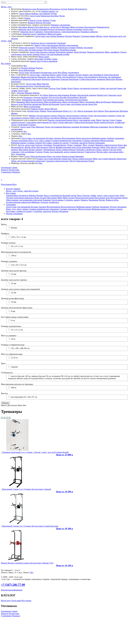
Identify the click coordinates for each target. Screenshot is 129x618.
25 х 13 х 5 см (17, 330)
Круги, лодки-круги (52, 27)
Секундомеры (57, 200)
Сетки (112, 120)
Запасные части (24, 29)
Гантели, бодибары (44, 145)
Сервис (14, 167)
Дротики (20, 93)
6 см (13, 320)
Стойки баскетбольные (83, 122)
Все (25, 66)
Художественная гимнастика (18, 202)
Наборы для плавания (40, 13)
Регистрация (6, 184)
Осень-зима (16, 600)
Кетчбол (63, 97)
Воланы (24, 68)
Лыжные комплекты (95, 52)
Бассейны (23, 27)
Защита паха (35, 61)
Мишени (28, 93)
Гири (58, 88)
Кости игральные (85, 111)
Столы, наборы (42, 20)
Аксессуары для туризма (45, 36)
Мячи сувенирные (87, 102)
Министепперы (107, 140)
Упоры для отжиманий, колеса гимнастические (63, 152)
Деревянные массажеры (32, 100)
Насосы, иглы (17, 104)
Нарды (101, 111)
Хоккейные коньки (68, 50)
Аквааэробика (12, 195)
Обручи (52, 147)
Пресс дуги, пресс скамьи (40, 140)
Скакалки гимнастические (57, 161)
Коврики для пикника (60, 25)
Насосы (39, 23)
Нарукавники (90, 27)
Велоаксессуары (29, 9)
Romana (73, 95)
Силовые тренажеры (91, 140)
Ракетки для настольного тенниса (72, 116)
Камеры (71, 9)
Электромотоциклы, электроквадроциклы (61, 32)
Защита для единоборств (92, 75)
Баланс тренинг (36, 150)
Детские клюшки (43, 47)
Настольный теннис (119, 198)
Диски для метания (19, 125)
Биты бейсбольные (27, 70)
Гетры (26, 156)
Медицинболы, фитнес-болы (23, 147)
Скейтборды (41, 34)
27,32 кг (14, 358)
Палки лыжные (33, 54)
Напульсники (42, 147)
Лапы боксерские (111, 75)
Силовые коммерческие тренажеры (66, 140)
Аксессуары (35, 16)
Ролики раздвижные (57, 29)
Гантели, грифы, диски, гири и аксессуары (100, 195)
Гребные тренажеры (115, 138)
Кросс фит (122, 145)
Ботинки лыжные (47, 52)
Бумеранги (28, 97)
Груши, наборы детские (71, 75)
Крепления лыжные (64, 52)
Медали (54, 109)
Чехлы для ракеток (52, 118)
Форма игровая (68, 156)
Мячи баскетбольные (34, 102)
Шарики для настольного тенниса (75, 118)
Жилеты (31, 27)
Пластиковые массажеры (53, 100)
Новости (4, 170)
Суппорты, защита (72, 200)
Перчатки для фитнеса (86, 150)
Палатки (68, 36)
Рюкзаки (76, 36)
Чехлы (62, 16)
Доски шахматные (55, 111)
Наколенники (117, 102)
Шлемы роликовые (74, 29)
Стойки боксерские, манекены (92, 79)
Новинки (16, 172)
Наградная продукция (84, 198)
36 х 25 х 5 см (17, 246)
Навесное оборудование (59, 95)
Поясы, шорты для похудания (108, 150)
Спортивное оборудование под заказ (41, 122)
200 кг (14, 388)
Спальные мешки (87, 36)
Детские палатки (40, 97)
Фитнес (102, 200)
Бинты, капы (55, 75)
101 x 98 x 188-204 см (20, 348)
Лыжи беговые (80, 52)
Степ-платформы (27, 152)
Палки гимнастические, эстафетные (109, 122)
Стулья (53, 20)
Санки (54, 59)
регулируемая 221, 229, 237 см (24, 397)
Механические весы (24, 86)
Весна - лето (6, 7)
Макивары (15, 77)
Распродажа (14, 170)
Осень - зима (6, 41)
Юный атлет (102, 95)
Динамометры (49, 150)
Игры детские (40, 198)
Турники (32, 125)
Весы (79, 195)
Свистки (105, 120)
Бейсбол (32, 195)
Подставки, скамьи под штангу (56, 143)
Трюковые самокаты (89, 32)
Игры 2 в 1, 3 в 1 (70, 111)
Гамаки (27, 18)
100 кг (14, 256)
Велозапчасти (81, 9)
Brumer (14, 228)
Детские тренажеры (19, 140)
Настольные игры (102, 198)
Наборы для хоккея (84, 47)
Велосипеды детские (58, 9)
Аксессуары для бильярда (30, 72)
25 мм (13, 274)
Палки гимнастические (66, 150)
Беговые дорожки (53, 138)
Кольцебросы (73, 97)
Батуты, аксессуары (26, 145)
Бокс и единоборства (53, 195)
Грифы (64, 88)
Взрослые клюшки (27, 47)
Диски (70, 88)
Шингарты (110, 79)
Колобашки (85, 127)
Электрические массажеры (76, 100)
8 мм (13, 311)
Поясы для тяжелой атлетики (85, 88)
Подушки (47, 23)
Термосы (84, 200)
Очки (33, 127)
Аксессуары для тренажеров (33, 138)
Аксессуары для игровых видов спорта (77, 104)
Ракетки (39, 68)
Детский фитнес (60, 145)
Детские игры (33, 111)
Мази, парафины (112, 52)
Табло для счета (36, 118)
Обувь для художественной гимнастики (28, 161)
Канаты (69, 120)
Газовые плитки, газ (49, 11)
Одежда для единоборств (87, 77)
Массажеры (24, 150)
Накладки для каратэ (47, 77)
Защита (37, 45)
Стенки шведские (65, 122)
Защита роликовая (40, 29)
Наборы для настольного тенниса (43, 116)
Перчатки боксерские (32, 79)
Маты (45, 95)
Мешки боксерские (29, 77)
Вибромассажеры (98, 138)
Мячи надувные (77, 27)
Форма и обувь (112, 200)
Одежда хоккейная (49, 61)
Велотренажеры (69, 138)
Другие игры (54, 97)
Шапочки (40, 127)
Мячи (39, 84)
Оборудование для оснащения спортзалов (24, 200)
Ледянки (47, 59)
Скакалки (15, 152)
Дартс (122, 195)
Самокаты (38, 32)
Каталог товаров (13, 189)
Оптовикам (6, 167)
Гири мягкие (111, 147)
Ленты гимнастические (82, 159)
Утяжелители (90, 152)
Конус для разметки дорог (84, 120)
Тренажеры (93, 200)
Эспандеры (20, 154)
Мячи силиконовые (32, 106)
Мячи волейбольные (53, 102)
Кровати (31, 23)
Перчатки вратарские (32, 104)
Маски (28, 13)
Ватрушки (39, 59)
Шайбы (54, 47)
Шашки (14, 113)
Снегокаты (61, 43)
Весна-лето (6, 600)
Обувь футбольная (38, 156)
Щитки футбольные (50, 104)
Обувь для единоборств (66, 77)
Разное (91, 161)
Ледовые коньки (36, 50)
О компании (6, 172)
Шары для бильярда (70, 72)
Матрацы (66, 27)
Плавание (46, 200)
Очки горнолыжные (49, 45)
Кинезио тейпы (98, 147)
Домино (42, 111)
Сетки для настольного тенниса (101, 116)
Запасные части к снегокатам (43, 43)
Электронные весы (42, 86)
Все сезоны (6, 63)
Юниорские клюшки (67, 47)
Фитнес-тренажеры (96, 143)
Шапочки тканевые (71, 127)
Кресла (32, 20)
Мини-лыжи (43, 57)
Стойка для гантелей (108, 88)
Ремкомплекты (102, 27)
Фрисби (83, 97)
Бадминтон (23, 195)
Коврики (60, 36)
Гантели (52, 88)
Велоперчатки (43, 9)
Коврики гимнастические (106, 145)
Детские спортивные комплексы (20, 198)
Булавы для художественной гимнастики (54, 159)
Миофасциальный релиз (66, 147)
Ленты (47, 109)
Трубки (54, 13)
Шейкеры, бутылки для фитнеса (45, 202)
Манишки (20, 102)
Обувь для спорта (53, 156)
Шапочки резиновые (99, 127)
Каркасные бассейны (50, 16)
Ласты (22, 13)
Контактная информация (11, 590)
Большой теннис (69, 195)
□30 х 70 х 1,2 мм (18, 237)
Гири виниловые (84, 147)
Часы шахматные (111, 111)
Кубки (41, 109)
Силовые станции (34, 143)
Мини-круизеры (54, 34)
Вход (14, 184)
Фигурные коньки (51, 50)
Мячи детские (69, 198)
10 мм (13, 302)
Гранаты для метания (56, 120)
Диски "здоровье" (74, 145)
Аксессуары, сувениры (39, 75)
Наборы (31, 68)
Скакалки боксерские (69, 79)
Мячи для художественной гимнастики (109, 159)
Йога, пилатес (89, 145)
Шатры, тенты (102, 36)
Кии (59, 72)
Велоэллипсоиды (83, 138)
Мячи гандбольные (70, 102)
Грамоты (34, 109)
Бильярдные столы (49, 72)
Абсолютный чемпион (86, 95)
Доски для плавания (53, 127)
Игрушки (39, 27)
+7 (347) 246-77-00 (13, 584)
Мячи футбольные (103, 102)
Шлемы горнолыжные (68, 45)
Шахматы (124, 111)
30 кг (13, 339)
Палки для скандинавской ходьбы (54, 54)
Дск (41, 95)
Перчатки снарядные (51, 79)
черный (14, 367)
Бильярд (39, 195)
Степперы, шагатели (79, 143)
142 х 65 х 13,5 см (18, 265)
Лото (95, 111)
